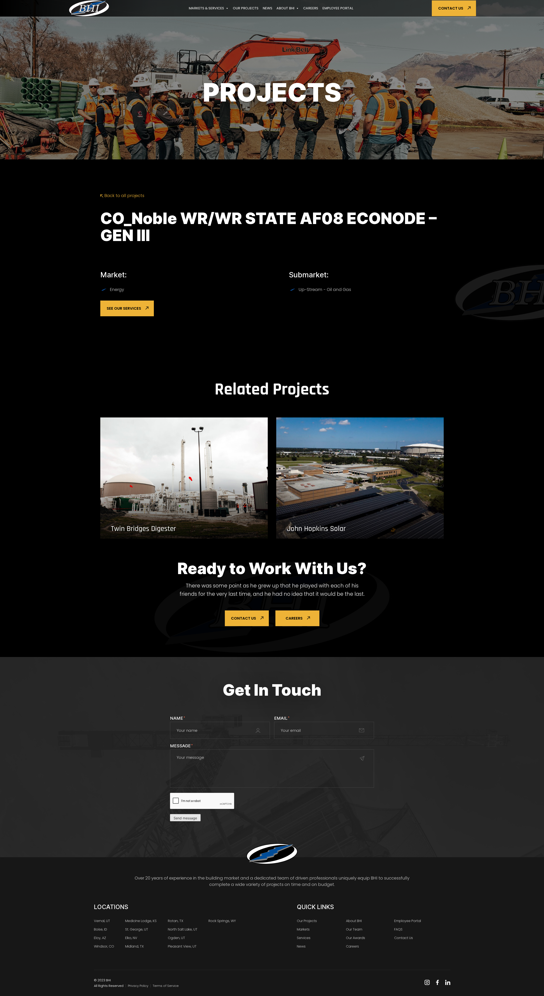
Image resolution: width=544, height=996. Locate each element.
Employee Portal (337, 8)
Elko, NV (131, 937)
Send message (185, 818)
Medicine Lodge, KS (141, 920)
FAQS (398, 929)
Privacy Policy (138, 985)
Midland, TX (134, 946)
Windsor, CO (104, 946)
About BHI (285, 8)
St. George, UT (136, 929)
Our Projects (245, 8)
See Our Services (124, 308)
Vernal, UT (102, 920)
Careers (310, 8)
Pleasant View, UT (182, 946)
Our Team (354, 929)
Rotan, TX (175, 920)
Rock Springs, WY (222, 920)
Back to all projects (123, 196)
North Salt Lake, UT (182, 929)
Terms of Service (166, 985)
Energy (117, 289)
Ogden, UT (176, 937)
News (267, 8)
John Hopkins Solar (316, 528)
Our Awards (355, 937)
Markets (303, 929)
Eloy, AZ (100, 937)
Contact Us (450, 8)
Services (303, 937)
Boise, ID (100, 929)
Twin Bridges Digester (143, 528)
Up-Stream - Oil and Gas (325, 289)
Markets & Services (206, 8)
